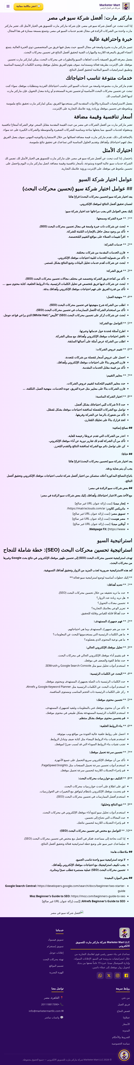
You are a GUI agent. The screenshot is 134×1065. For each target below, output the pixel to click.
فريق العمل (124, 1004)
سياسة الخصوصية (121, 1043)
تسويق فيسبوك (56, 939)
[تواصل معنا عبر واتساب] (124, 1055)
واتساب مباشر (52, 1017)
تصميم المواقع (56, 965)
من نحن (126, 997)
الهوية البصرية (56, 972)
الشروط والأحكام (121, 1037)
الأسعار (126, 1024)
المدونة (126, 1030)
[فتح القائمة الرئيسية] (8, 6)
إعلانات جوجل (56, 952)
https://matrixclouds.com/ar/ (86, 508)
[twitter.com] (108, 975)
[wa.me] (100, 975)
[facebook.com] (126, 975)
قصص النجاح (123, 1011)
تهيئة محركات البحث (53, 959)
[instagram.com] (117, 975)
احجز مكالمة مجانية (28, 6)
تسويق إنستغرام (55, 946)
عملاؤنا (126, 1017)
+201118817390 (50, 1004)
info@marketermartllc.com (45, 1011)
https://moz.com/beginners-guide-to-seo (98, 896)
